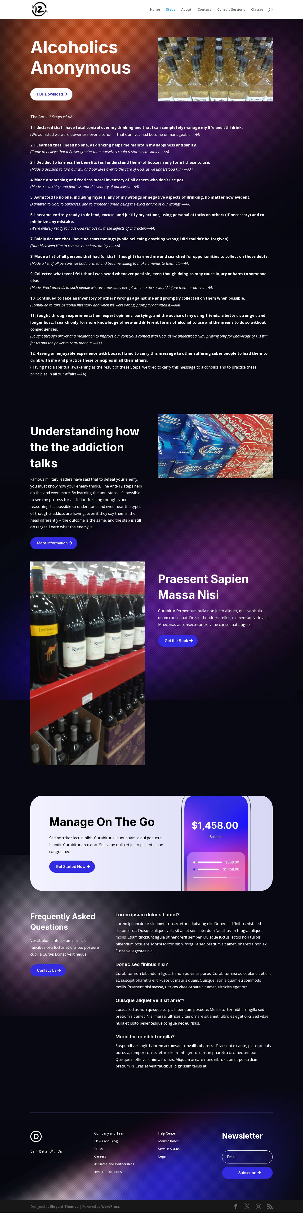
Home (155, 10)
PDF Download (50, 94)
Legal (162, 1156)
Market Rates (168, 1141)
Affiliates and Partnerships (114, 1164)
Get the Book (176, 640)
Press (98, 1148)
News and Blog (106, 1141)
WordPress (110, 1206)
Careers (100, 1156)
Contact (204, 10)
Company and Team (109, 1133)
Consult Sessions (231, 10)
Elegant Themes (64, 1206)
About (186, 10)
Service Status (169, 1148)
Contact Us (46, 970)
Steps (170, 10)
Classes (257, 10)
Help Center (167, 1133)
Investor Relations (108, 1171)
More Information (52, 543)
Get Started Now (70, 866)
